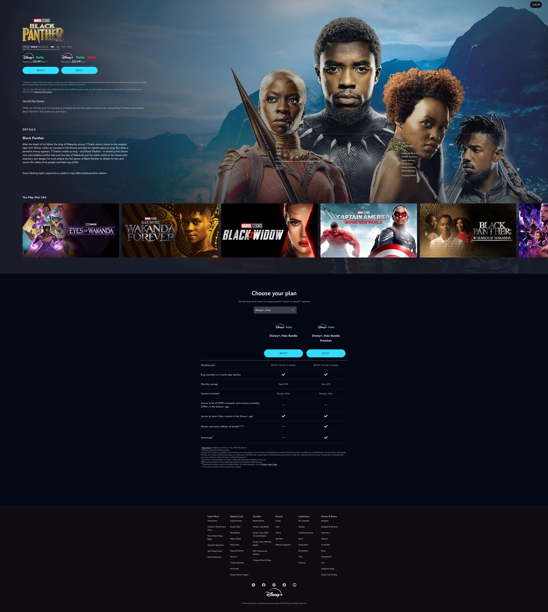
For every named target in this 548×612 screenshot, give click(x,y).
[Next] (542, 230)
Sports (300, 539)
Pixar (277, 527)
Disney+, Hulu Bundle (261, 527)
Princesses (302, 563)
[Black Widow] (269, 230)
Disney (278, 521)
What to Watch (235, 539)
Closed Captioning (237, 563)
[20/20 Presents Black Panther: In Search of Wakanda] (468, 230)
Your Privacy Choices (214, 551)
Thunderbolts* (326, 557)
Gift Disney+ (234, 569)
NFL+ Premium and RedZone (260, 552)
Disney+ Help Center (269, 464)
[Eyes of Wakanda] (71, 230)
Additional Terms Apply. (43, 92)
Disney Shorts (303, 545)
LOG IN (536, 4)
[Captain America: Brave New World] (369, 230)
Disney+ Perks (235, 527)
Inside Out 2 (325, 533)
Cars (323, 563)
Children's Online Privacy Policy (216, 528)
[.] (253, 585)
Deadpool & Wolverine (329, 527)
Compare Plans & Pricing (262, 560)
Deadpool (325, 521)
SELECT (41, 70)
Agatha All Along (327, 569)
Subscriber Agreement (215, 545)
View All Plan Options (33, 101)
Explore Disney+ (236, 521)
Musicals (301, 527)
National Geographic (283, 545)
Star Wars (279, 539)
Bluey (323, 551)
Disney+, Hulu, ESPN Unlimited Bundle (260, 534)
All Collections (303, 521)
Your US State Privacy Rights (215, 537)
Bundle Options (258, 521)
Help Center (234, 545)
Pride (300, 557)
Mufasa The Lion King (329, 575)
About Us (233, 557)
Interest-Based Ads (214, 557)
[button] (239, 516)
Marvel (278, 533)
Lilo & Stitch (325, 545)
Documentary (303, 551)
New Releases (235, 533)
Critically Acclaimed (305, 533)
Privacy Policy (212, 521)
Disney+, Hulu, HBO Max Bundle (262, 543)
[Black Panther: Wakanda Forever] (170, 230)
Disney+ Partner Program (239, 575)
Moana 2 (324, 539)
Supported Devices (237, 551)
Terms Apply (206, 448)
